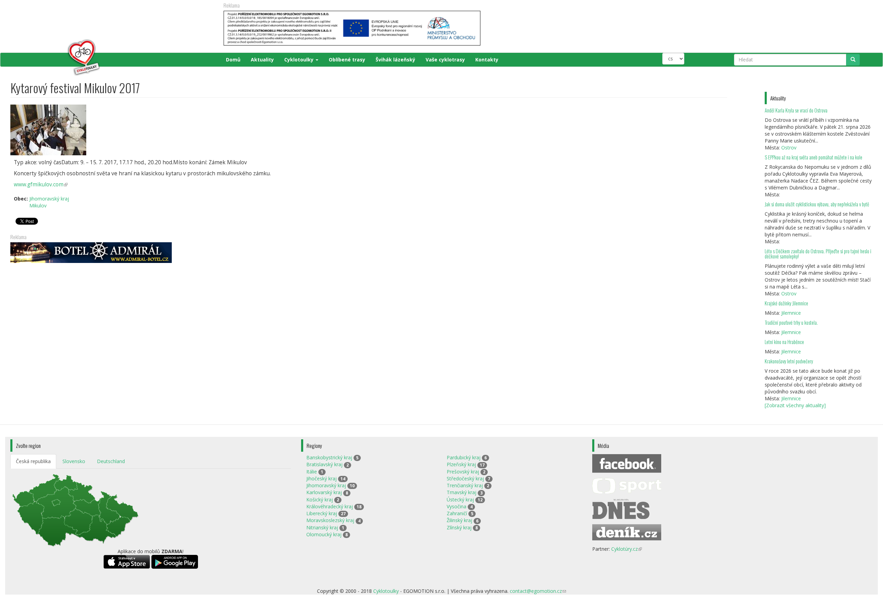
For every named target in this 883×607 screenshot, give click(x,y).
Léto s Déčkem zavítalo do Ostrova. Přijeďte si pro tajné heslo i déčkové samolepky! (818, 253)
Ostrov (788, 147)
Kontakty (486, 59)
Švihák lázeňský (395, 59)
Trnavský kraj (461, 492)
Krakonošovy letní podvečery (789, 361)
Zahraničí (457, 513)
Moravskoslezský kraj (330, 520)
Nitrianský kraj (322, 527)
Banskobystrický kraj (329, 457)
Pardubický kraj (463, 457)
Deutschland (111, 461)
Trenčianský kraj (465, 485)
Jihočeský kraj (321, 478)
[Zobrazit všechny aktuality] (795, 405)
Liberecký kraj (321, 513)
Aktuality (262, 59)
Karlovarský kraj (324, 492)
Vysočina (456, 506)
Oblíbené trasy (347, 59)
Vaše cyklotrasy (445, 59)
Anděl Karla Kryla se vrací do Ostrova (796, 110)
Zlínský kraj (459, 527)
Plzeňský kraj (461, 464)
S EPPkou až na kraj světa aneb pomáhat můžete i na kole (814, 157)
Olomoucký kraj (323, 534)
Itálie (311, 471)
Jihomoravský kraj (49, 198)
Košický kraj (319, 499)
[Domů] (56, 57)
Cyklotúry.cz (626, 549)
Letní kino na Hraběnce (784, 341)
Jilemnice (791, 313)
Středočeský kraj (465, 478)
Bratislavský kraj (324, 464)
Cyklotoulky (299, 59)
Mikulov (38, 205)
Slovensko (73, 461)
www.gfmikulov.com (41, 184)
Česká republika (33, 461)
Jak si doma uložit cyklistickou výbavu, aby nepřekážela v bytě (817, 204)
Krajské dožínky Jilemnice (786, 303)
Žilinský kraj (459, 520)
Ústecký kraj (460, 499)
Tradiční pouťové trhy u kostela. (791, 322)
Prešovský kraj (463, 471)
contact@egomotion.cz (538, 591)
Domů (233, 59)
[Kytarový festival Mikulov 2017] (368, 130)
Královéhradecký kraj (329, 506)
